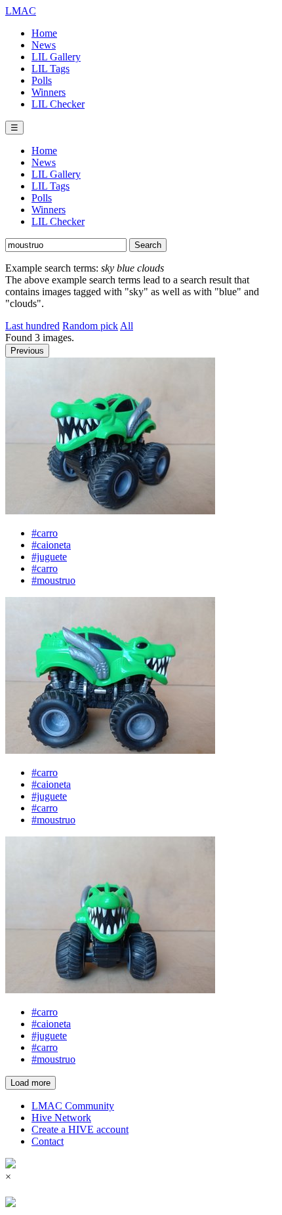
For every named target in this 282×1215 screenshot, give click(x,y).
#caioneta (51, 544)
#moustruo (53, 580)
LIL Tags (50, 68)
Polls (41, 80)
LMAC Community (72, 1105)
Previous (27, 351)
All (126, 325)
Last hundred (32, 325)
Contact (47, 1141)
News (43, 45)
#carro (44, 533)
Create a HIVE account (80, 1129)
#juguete (49, 556)
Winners (48, 92)
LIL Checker (58, 104)
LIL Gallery (56, 56)
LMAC (20, 10)
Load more (30, 1083)
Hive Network (61, 1117)
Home (44, 33)
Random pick (90, 325)
